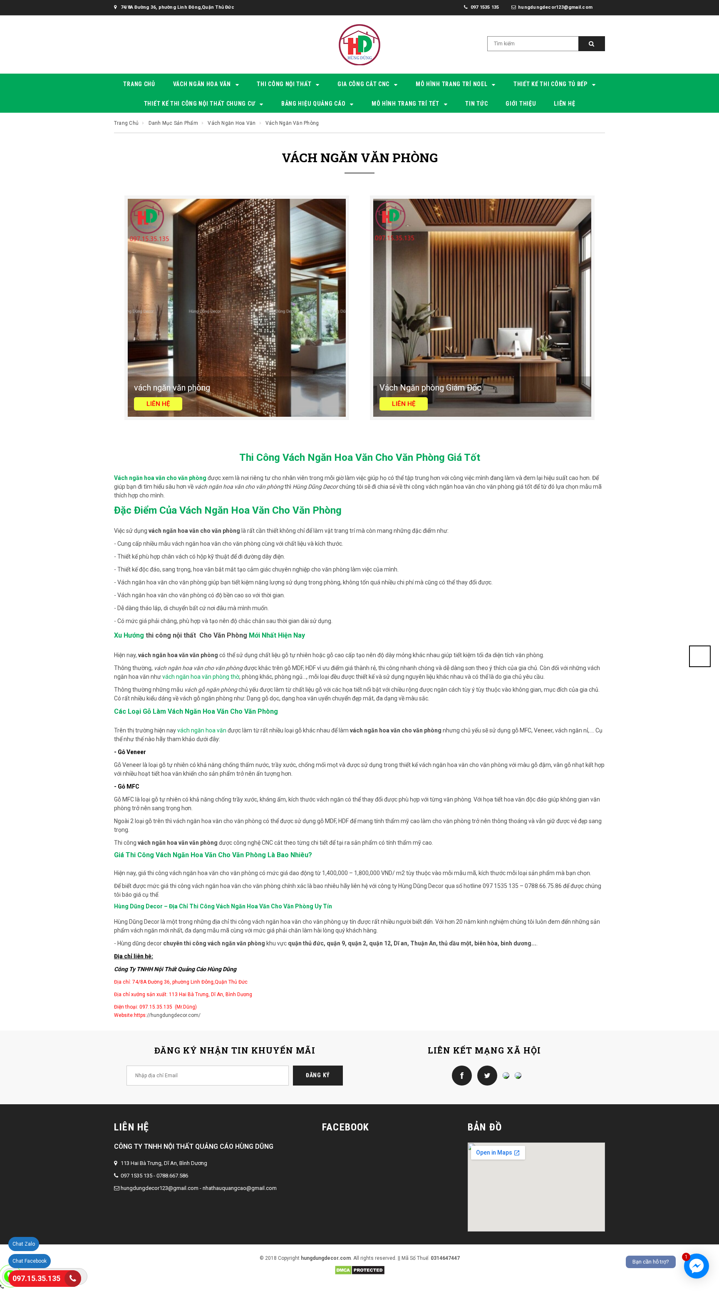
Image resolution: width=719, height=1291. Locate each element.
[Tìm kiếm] (591, 43)
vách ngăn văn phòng (172, 388)
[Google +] (516, 1075)
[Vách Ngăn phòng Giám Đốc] (482, 307)
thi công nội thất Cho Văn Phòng (196, 635)
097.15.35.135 (36, 1278)
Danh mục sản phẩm (173, 123)
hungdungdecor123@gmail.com (159, 1188)
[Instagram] (503, 1075)
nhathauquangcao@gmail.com (240, 1188)
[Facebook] (460, 1075)
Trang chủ (126, 123)
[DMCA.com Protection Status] (360, 1270)
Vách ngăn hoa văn (231, 123)
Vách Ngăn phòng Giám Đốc (430, 388)
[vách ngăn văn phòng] (237, 307)
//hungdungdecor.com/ (174, 1015)
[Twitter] (485, 1075)
